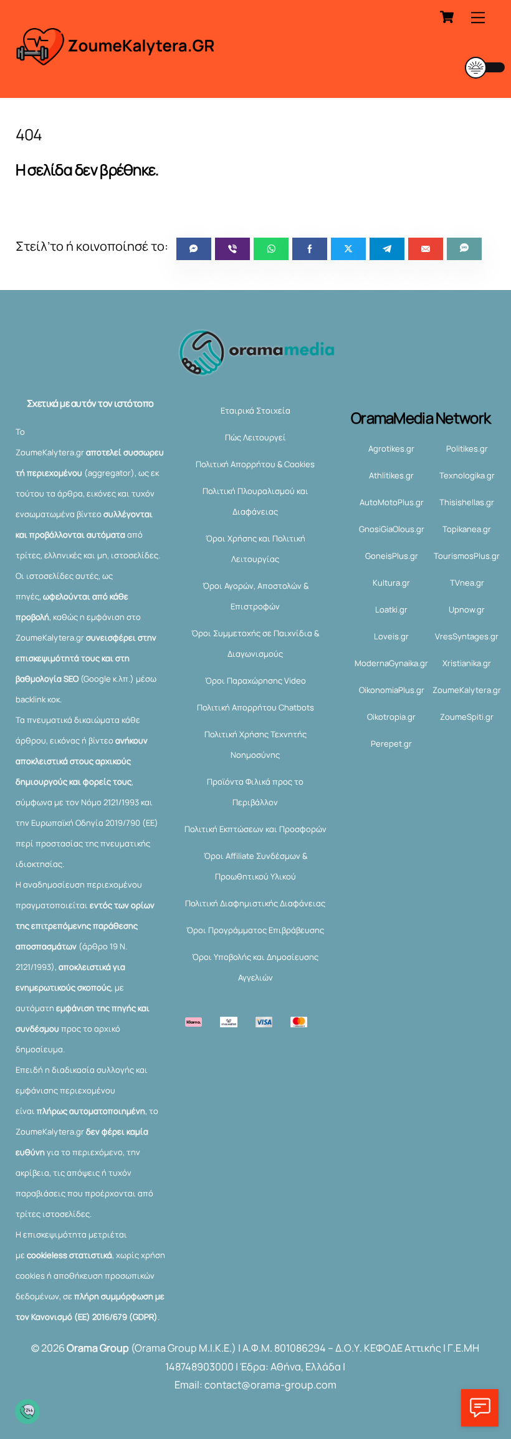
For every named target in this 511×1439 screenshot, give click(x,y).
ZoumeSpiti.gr (467, 716)
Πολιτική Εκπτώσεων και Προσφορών (255, 829)
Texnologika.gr (467, 475)
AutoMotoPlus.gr (392, 502)
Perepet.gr (391, 743)
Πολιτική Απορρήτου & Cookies (255, 464)
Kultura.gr (391, 582)
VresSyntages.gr (467, 636)
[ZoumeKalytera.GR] (116, 59)
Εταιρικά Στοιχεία (255, 410)
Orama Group (98, 1348)
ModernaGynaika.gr (391, 663)
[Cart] (446, 16)
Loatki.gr (391, 609)
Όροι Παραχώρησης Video (255, 680)
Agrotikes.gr (391, 448)
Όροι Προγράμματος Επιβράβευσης (255, 930)
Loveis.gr (391, 636)
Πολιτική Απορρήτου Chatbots (255, 707)
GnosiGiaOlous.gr (391, 529)
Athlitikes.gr (391, 475)
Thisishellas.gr (466, 502)
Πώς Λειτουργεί (255, 437)
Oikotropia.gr (391, 716)
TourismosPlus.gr (467, 555)
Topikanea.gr (466, 529)
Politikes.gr (467, 448)
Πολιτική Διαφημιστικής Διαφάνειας (255, 903)
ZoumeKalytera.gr (466, 689)
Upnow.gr (467, 609)
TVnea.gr (467, 582)
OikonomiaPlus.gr (391, 689)
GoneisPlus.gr (391, 555)
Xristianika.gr (466, 663)
